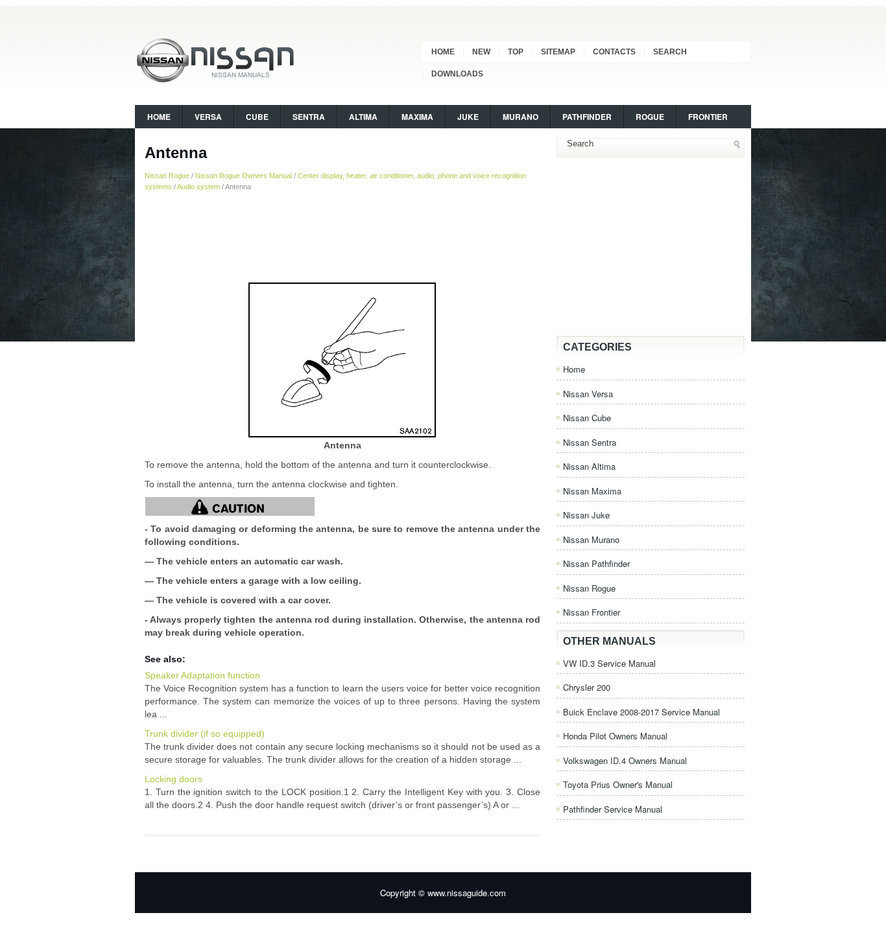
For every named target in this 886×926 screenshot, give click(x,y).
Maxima (417, 116)
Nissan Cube (587, 417)
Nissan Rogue (167, 175)
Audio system (198, 187)
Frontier (708, 116)
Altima (363, 116)
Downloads (457, 73)
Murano (520, 116)
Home (443, 51)
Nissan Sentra (589, 442)
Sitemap (558, 51)
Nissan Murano (591, 539)
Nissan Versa (588, 394)
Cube (257, 116)
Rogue (650, 116)
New (481, 51)
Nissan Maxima (592, 491)
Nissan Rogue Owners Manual (243, 175)
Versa (208, 116)
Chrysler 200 (586, 687)
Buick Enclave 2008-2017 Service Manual (641, 712)
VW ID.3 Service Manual (609, 663)
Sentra (309, 116)
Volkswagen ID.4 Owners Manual (625, 760)
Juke (468, 116)
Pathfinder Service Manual (612, 809)
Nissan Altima (589, 466)
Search (670, 51)
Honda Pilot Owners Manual (615, 736)
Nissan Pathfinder (596, 563)
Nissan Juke (586, 515)
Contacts (614, 51)
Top (515, 51)
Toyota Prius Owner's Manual (618, 784)
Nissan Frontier (591, 612)
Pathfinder (587, 116)
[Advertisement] (342, 236)
